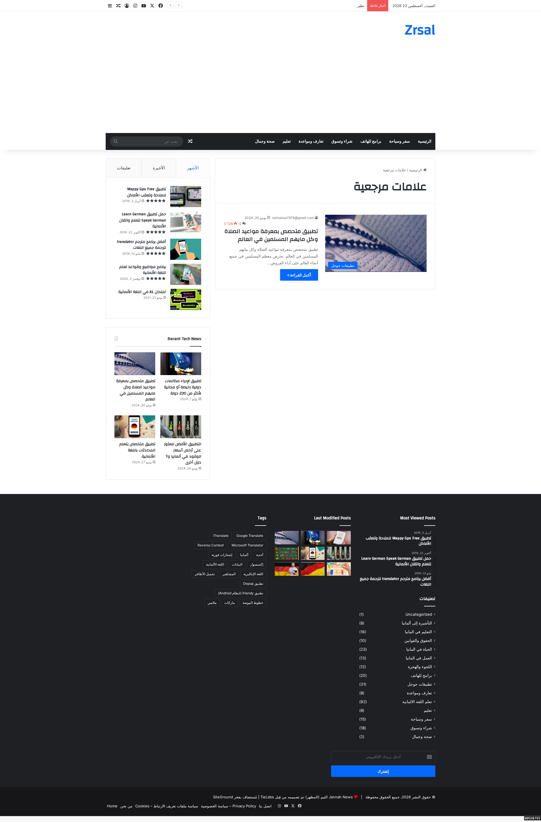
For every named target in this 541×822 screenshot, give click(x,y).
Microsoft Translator (247, 545)
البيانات (237, 564)
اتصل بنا (265, 806)
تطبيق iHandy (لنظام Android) (240, 593)
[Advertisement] (270, 90)
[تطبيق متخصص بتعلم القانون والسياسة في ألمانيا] (339, 537)
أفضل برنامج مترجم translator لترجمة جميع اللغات (141, 245)
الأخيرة (159, 167)
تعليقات (123, 167)
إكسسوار (256, 564)
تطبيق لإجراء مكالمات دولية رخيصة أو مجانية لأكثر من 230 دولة (315, 5)
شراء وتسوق (341, 141)
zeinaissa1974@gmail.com (293, 218)
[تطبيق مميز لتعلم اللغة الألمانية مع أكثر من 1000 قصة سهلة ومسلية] (287, 569)
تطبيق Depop (253, 583)
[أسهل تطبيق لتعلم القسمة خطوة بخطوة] (339, 569)
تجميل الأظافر (205, 574)
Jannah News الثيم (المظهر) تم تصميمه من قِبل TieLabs (306, 797)
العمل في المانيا (419, 658)
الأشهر (193, 167)
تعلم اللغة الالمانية (417, 701)
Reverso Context (211, 545)
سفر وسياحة (399, 141)
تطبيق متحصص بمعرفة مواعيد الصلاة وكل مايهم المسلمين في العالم (271, 235)
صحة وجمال (265, 141)
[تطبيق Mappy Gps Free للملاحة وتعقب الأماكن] (185, 196)
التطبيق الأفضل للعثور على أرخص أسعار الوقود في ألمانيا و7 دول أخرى (182, 453)
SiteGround (223, 797)
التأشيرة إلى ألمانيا (417, 623)
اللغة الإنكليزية (253, 574)
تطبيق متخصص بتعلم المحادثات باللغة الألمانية (137, 450)
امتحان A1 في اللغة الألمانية (142, 292)
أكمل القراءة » (299, 274)
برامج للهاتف (370, 141)
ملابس (212, 603)
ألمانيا (244, 555)
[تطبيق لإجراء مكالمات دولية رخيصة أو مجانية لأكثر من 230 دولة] (180, 363)
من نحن (126, 806)
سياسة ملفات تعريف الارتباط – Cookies (166, 806)
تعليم (287, 141)
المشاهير (229, 574)
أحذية (259, 555)
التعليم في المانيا (418, 632)
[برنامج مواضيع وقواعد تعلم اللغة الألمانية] (185, 274)
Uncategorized (418, 614)
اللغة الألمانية (215, 564)
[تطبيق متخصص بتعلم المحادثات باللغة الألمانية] (134, 426)
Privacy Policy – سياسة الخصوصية (228, 806)
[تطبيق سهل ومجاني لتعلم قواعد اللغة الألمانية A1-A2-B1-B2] (313, 569)
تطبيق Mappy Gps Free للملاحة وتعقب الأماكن (146, 192)
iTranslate (221, 535)
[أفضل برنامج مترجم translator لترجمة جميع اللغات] (185, 249)
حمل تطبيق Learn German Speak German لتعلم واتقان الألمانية (142, 220)
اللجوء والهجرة (420, 666)
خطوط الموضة (253, 603)
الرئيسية (424, 141)
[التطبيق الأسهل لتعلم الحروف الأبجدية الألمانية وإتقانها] (287, 553)
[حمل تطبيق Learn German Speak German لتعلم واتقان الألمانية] (185, 221)
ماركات (229, 603)
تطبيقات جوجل (419, 684)
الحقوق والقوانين (418, 640)
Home (112, 806)
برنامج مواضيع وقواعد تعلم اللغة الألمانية (142, 270)
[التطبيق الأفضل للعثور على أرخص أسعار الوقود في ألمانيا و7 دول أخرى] (180, 426)
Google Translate (249, 535)
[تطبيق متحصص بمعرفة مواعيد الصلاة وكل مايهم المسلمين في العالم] (134, 363)
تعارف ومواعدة (311, 141)
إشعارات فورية (222, 555)
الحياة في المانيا (419, 649)
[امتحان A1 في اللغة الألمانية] (185, 299)
